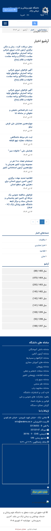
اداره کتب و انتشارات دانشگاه (36, 392)
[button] (10, 10)
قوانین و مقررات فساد (39, 401)
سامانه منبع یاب (42, 379)
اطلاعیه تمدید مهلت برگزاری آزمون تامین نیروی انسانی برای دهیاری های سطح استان (18, 181)
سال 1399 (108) (40, 312)
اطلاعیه (42, 251)
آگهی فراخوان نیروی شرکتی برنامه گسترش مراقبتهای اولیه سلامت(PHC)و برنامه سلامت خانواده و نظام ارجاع (19, 74)
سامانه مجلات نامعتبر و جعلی (36, 371)
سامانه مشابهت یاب (40, 388)
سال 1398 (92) (40, 319)
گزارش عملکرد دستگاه (39, 405)
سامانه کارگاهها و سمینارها (37, 358)
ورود (42, 14)
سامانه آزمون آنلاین (40, 353)
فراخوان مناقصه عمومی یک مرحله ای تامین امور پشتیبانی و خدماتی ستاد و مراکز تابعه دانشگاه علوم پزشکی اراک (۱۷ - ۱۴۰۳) (18, 201)
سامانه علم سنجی (41, 384)
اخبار (32, 29)
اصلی (43, 256)
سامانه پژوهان (43, 366)
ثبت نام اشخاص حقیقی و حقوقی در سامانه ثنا (20, 111)
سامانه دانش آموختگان (39, 349)
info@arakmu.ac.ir (23, 421)
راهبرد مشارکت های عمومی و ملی (34, 397)
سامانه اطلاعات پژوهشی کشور (36, 375)
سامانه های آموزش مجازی (37, 362)
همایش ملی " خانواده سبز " (20, 151)
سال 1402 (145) (40, 291)
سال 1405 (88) (40, 271)
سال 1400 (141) (40, 305)
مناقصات (42, 239)
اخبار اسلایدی (40, 245)
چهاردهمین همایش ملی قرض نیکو (19, 125)
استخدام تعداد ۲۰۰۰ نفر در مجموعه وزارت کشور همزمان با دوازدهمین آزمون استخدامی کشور (17, 164)
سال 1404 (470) (40, 277)
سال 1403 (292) (40, 284)
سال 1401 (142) (40, 298)
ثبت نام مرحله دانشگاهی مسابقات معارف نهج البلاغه (20, 139)
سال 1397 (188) (40, 326)
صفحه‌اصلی (42, 29)
